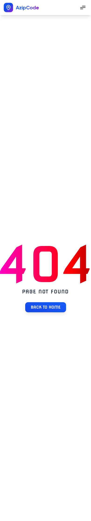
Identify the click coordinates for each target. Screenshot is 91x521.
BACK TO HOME (45, 307)
